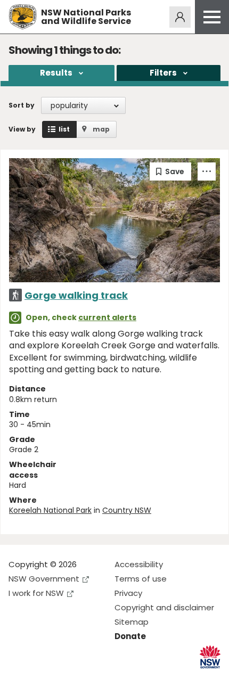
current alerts (107, 317)
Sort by (22, 105)
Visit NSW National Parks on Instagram (41, 678)
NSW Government (44, 578)
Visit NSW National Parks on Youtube (64, 678)
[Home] (23, 16)
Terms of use (140, 578)
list (64, 129)
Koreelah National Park (50, 510)
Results (56, 72)
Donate (130, 636)
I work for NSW (36, 593)
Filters (163, 72)
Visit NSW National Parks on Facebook (18, 678)
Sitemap (131, 621)
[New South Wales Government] (210, 656)
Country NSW (126, 510)
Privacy (128, 593)
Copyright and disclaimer (164, 607)
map (101, 129)
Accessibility (138, 564)
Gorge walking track (76, 295)
